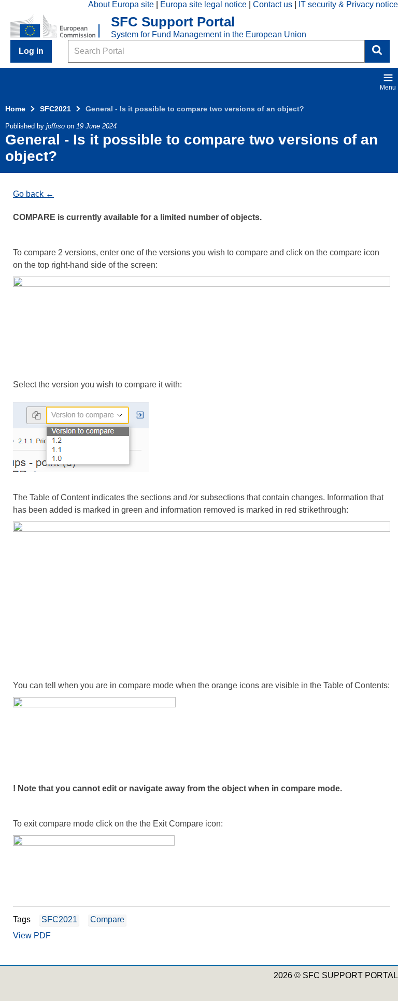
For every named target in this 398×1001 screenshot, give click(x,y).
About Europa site (121, 4)
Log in (31, 51)
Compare (107, 919)
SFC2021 (55, 109)
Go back (28, 194)
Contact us (272, 4)
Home (15, 109)
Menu (388, 87)
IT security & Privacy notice (348, 4)
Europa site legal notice (203, 4)
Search (377, 51)
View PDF (32, 935)
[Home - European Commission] (60, 26)
